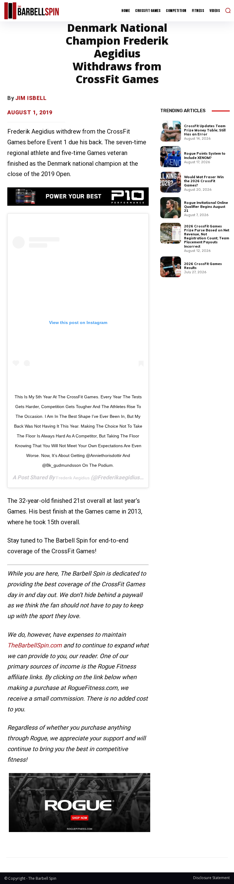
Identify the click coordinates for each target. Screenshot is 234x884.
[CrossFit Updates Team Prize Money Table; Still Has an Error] (170, 131)
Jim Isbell (31, 98)
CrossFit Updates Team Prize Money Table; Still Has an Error (204, 130)
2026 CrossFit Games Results (203, 266)
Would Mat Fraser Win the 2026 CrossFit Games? (204, 181)
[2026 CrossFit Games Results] (170, 266)
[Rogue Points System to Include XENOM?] (170, 156)
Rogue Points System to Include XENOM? (204, 155)
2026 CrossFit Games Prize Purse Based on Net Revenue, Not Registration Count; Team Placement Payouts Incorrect (206, 236)
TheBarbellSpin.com (34, 645)
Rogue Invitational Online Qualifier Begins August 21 (206, 207)
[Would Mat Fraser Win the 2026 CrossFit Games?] (170, 182)
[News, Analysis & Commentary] (31, 10)
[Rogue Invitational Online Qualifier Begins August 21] (170, 207)
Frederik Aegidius (73, 477)
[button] (228, 10)
